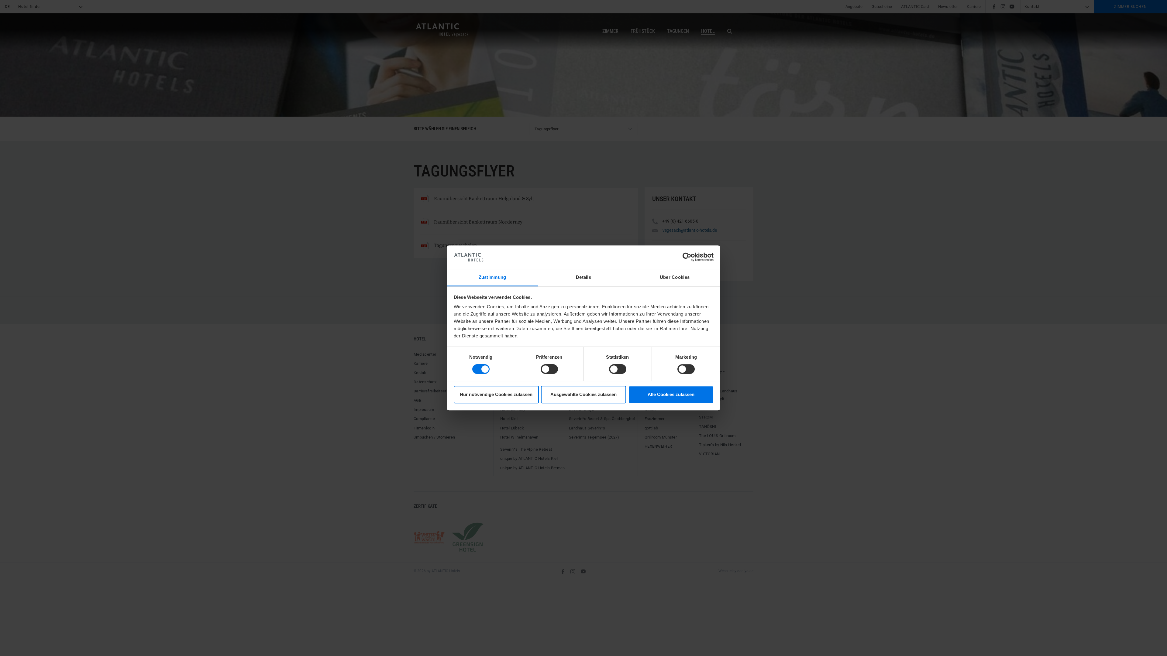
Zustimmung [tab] (492, 277)
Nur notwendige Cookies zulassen (496, 394)
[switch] (549, 369)
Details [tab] (583, 277)
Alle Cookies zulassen (671, 394)
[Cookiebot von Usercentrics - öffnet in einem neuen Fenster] (687, 257)
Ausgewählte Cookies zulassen (583, 394)
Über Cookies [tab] (675, 277)
